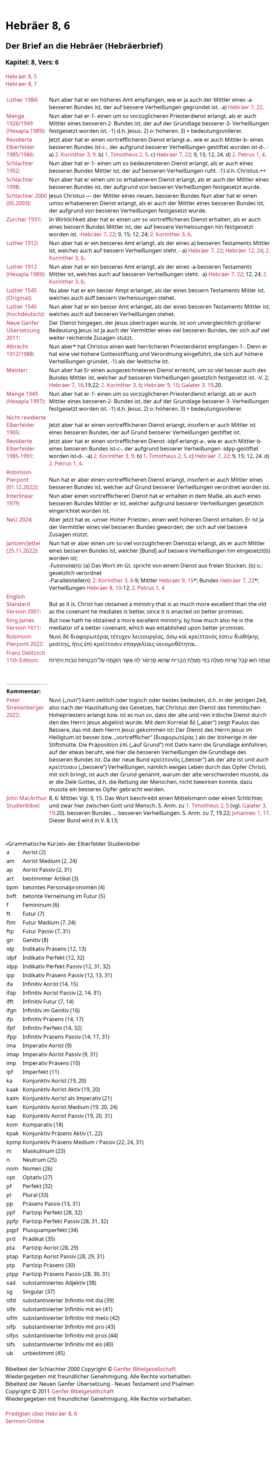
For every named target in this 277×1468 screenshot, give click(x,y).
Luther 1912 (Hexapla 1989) (25, 270)
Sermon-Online (24, 1421)
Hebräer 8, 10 (104, 588)
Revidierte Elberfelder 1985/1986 (20, 147)
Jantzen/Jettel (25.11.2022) (23, 546)
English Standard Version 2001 (23, 604)
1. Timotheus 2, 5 (126, 154)
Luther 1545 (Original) (21, 294)
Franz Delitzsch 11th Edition (25, 656)
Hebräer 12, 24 (244, 250)
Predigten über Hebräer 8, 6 (41, 1413)
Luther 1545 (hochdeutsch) (24, 310)
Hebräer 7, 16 (66, 385)
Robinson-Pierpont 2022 (24, 640)
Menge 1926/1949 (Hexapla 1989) (25, 123)
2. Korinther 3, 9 (75, 154)
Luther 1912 (21, 243)
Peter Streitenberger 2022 (25, 707)
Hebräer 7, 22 (245, 107)
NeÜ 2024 (18, 519)
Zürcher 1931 (23, 219)
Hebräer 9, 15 (161, 385)
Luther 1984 (21, 99)
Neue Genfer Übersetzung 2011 (23, 330)
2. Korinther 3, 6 (170, 234)
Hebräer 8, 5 (21, 76)
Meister (16, 370)
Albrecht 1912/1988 (19, 350)
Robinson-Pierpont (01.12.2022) (21, 479)
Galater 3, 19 (197, 385)
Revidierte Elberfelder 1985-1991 (20, 448)
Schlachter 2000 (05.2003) (26, 199)
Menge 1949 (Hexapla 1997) (25, 397)
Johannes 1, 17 (250, 813)
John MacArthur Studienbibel (26, 801)
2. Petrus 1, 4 (248, 154)
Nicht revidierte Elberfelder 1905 (26, 425)
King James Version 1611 (23, 624)
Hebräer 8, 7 (21, 84)
